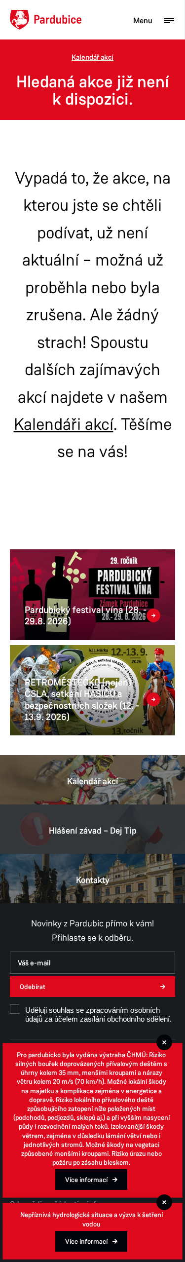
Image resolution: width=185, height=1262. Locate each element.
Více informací (86, 1180)
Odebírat (32, 987)
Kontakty (93, 880)
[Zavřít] (164, 1042)
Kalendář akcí (92, 57)
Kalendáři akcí (63, 424)
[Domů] (45, 20)
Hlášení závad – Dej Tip (93, 830)
